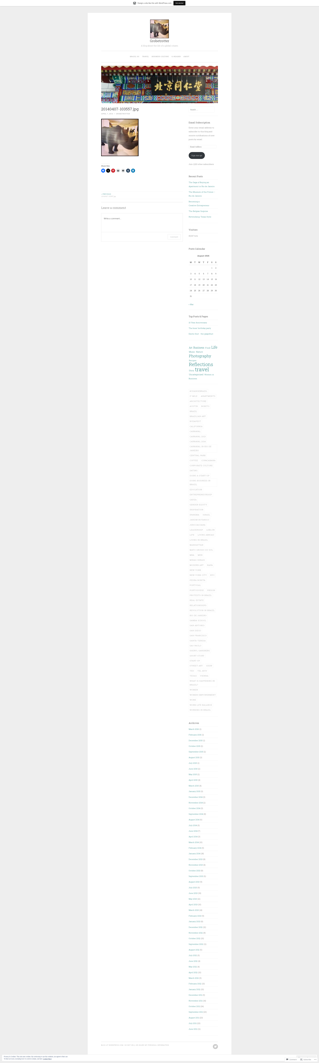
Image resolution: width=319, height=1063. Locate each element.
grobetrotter (123, 114)
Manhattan (196, 545)
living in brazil (199, 540)
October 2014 (194, 808)
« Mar (191, 304)
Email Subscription (199, 122)
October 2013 (194, 870)
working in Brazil (200, 710)
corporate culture (201, 465)
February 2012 (195, 983)
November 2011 (195, 1000)
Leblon (210, 530)
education (196, 489)
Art (190, 347)
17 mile (194, 396)
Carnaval (195, 431)
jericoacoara (197, 525)
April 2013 (193, 904)
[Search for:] (202, 109)
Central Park (198, 455)
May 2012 (193, 966)
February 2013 (195, 916)
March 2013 (194, 910)
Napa (210, 565)
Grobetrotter (159, 41)
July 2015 (193, 763)
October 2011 (194, 1006)
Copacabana (208, 460)
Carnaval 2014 (198, 441)
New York (195, 570)
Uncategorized (196, 374)
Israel (206, 514)
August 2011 (194, 1017)
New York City (198, 575)
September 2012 (196, 944)
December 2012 (195, 927)
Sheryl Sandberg (200, 650)
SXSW (209, 665)
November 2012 (196, 933)
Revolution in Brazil (202, 610)
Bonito (205, 406)
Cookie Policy (47, 1059)
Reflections (201, 364)
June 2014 (193, 831)
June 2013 (193, 893)
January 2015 (194, 791)
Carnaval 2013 (198, 436)
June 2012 (193, 961)
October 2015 (194, 746)
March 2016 (194, 729)
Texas (193, 676)
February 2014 (195, 848)
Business (198, 347)
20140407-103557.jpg (108, 195)
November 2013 (196, 865)
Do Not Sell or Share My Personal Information (147, 1045)
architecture (198, 401)
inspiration (196, 509)
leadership (196, 530)
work (193, 700)
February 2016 (195, 734)
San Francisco (198, 635)
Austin (194, 406)
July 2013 (193, 887)
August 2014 (194, 819)
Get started (179, 3)
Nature (199, 351)
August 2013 (194, 882)
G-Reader (176, 56)
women (194, 689)
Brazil (193, 411)
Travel (145, 56)
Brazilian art (198, 416)
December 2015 (195, 740)
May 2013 (193, 899)
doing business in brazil (200, 482)
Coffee (194, 460)
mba (192, 555)
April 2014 (193, 836)
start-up (195, 660)
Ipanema (194, 514)
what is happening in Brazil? (202, 683)
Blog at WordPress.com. (112, 1045)
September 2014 (196, 814)
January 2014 (194, 853)
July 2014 (193, 825)
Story (191, 370)
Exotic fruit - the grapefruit (201, 334)
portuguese (197, 590)
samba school (198, 620)
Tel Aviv (202, 671)
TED (192, 671)
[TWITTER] (215, 1047)
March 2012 (194, 978)
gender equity (198, 504)
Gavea (193, 499)
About (186, 56)
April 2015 (193, 780)
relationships (198, 605)
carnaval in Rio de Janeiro (200, 448)
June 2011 (193, 1029)
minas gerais (197, 560)
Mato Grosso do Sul (201, 550)
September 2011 (196, 1012)
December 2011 (195, 995)
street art (196, 665)
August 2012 (194, 949)
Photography (200, 355)
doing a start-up (199, 475)
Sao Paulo (195, 645)
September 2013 (196, 876)
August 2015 (194, 757)
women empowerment (203, 695)
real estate (197, 600)
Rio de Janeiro (198, 615)
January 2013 (194, 921)
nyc (212, 575)
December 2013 (195, 859)
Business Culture (160, 56)
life (192, 535)
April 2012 (193, 972)
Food (207, 347)
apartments (208, 396)
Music (192, 351)
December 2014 (195, 797)
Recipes (192, 360)
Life (214, 347)
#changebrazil (198, 391)
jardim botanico (199, 519)
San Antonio (197, 625)
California (196, 426)
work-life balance (201, 705)
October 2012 (194, 938)
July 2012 (193, 955)
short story (197, 655)
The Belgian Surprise (198, 211)
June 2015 (193, 768)
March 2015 (194, 785)
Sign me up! (196, 155)
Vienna (204, 676)
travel (202, 369)
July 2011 (193, 1023)
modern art (197, 565)
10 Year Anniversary (198, 322)
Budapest (195, 421)
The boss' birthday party (200, 328)
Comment (174, 237)
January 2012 (194, 989)
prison (211, 590)
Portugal (195, 585)
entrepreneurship (201, 494)
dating (194, 470)
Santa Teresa (198, 640)
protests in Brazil (201, 595)
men (200, 555)
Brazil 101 (134, 56)
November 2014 (196, 802)
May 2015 (193, 774)
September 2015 (196, 751)
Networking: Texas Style (200, 216)
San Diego (195, 630)
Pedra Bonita (197, 580)
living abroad (206, 535)
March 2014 (194, 842)
